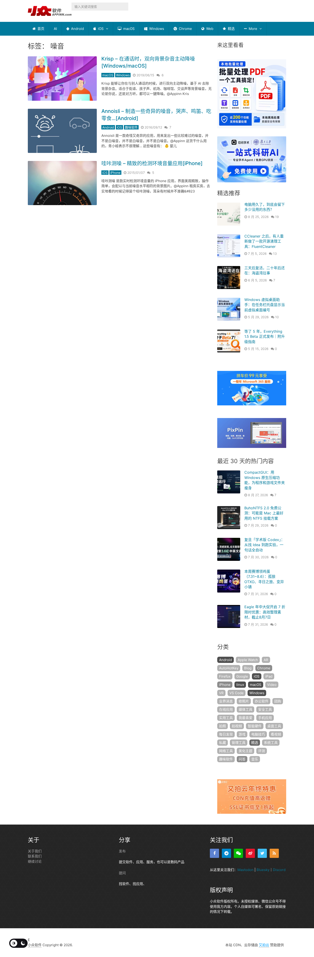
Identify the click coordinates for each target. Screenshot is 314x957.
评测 (261, 751)
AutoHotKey (228, 668)
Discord (279, 870)
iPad (268, 676)
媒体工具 (245, 709)
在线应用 (226, 709)
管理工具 (238, 742)
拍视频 (237, 726)
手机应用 (265, 718)
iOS (100, 28)
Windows (156, 28)
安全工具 (265, 709)
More (252, 28)
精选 (231, 28)
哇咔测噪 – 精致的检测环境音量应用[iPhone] (152, 163)
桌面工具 (274, 726)
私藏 (222, 742)
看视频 (276, 734)
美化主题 (245, 751)
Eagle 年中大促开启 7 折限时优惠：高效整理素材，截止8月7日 (264, 612)
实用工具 (226, 718)
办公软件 (261, 701)
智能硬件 (255, 726)
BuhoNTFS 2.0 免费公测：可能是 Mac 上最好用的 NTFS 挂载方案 (263, 513)
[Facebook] (214, 853)
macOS (128, 28)
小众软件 (35, 945)
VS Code (236, 693)
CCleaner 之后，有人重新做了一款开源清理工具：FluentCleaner (264, 241)
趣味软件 (131, 127)
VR (221, 693)
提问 (122, 873)
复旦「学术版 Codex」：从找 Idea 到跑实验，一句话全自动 (264, 544)
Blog (247, 668)
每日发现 (226, 734)
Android (77, 28)
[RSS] (274, 853)
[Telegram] (226, 853)
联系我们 (35, 856)
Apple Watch (248, 660)
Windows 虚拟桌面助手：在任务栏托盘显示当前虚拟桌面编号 (264, 304)
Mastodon (245, 870)
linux (240, 684)
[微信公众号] (238, 853)
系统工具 (271, 742)
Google (242, 676)
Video (272, 684)
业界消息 (226, 701)
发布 (122, 851)
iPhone (115, 173)
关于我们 (35, 851)
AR (266, 660)
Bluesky (263, 870)
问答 (242, 759)
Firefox (225, 676)
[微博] (250, 853)
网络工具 (226, 751)
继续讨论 (35, 861)
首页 (40, 28)
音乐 (254, 759)
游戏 (242, 734)
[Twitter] (262, 853)
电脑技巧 (258, 734)
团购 (277, 701)
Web (209, 28)
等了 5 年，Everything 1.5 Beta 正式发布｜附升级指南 (264, 336)
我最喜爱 (245, 718)
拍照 (222, 726)
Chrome (185, 28)
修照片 (244, 701)
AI (55, 28)
